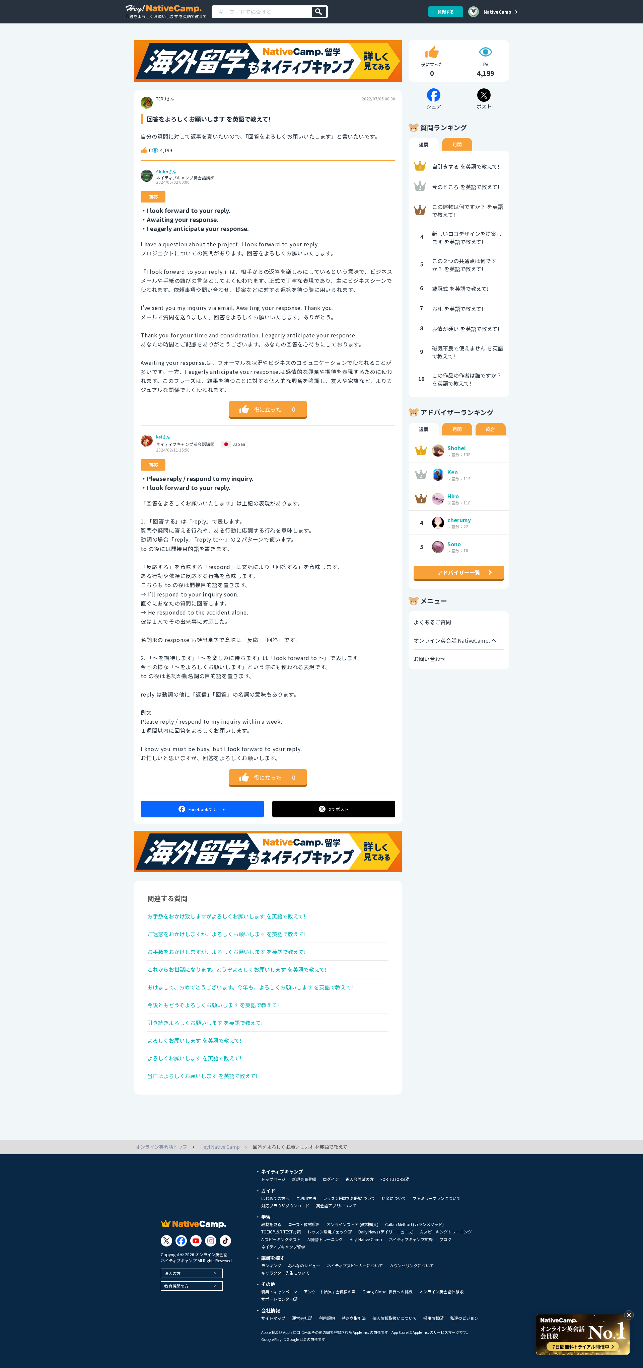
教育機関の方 (176, 1286)
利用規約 (327, 1318)
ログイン (331, 1179)
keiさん (163, 437)
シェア (207, 809)
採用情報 (431, 1318)
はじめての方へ (275, 1198)
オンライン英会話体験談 (441, 1292)
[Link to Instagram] (210, 1240)
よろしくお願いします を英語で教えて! (194, 1040)
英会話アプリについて (336, 1206)
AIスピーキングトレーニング (446, 1232)
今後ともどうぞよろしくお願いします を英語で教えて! (213, 1005)
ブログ (445, 1239)
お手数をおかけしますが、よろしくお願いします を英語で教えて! (226, 952)
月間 (457, 144)
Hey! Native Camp (366, 1239)
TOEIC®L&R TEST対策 (281, 1232)
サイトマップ (273, 1318)
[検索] (319, 12)
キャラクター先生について (285, 1273)
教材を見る (271, 1224)
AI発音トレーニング (325, 1239)
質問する (446, 11)
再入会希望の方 (360, 1179)
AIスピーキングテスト (281, 1239)
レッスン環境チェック (327, 1232)
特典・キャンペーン (279, 1292)
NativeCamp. (498, 11)
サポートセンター (277, 1299)
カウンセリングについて (411, 1266)
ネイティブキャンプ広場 (411, 1239)
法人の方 (172, 1273)
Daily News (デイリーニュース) (386, 1232)
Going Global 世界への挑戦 (387, 1292)
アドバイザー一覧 (458, 572)
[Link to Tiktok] (225, 1240)
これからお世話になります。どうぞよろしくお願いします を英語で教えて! (237, 969)
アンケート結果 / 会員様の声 (330, 1292)
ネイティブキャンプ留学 (283, 1247)
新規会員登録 (304, 1179)
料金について (394, 1198)
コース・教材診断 (304, 1224)
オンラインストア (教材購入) (352, 1224)
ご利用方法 (306, 1198)
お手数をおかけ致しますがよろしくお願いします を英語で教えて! (226, 916)
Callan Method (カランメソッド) (414, 1224)
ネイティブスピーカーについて (355, 1266)
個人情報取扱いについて (394, 1318)
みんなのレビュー (304, 1266)
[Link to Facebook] (181, 1240)
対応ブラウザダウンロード (285, 1206)
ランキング (271, 1266)
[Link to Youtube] (196, 1240)
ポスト (339, 809)
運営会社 (300, 1318)
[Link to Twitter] (166, 1240)
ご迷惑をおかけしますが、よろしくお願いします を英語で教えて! (226, 934)
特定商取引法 (354, 1318)
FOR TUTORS (392, 1179)
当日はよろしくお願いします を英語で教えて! (202, 1076)
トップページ (273, 1179)
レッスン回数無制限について (349, 1198)
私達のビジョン (464, 1318)
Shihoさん (166, 172)
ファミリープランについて (436, 1198)
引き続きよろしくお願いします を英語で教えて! (205, 1023)
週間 (423, 144)
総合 (490, 429)
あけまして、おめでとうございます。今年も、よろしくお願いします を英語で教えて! (250, 987)
